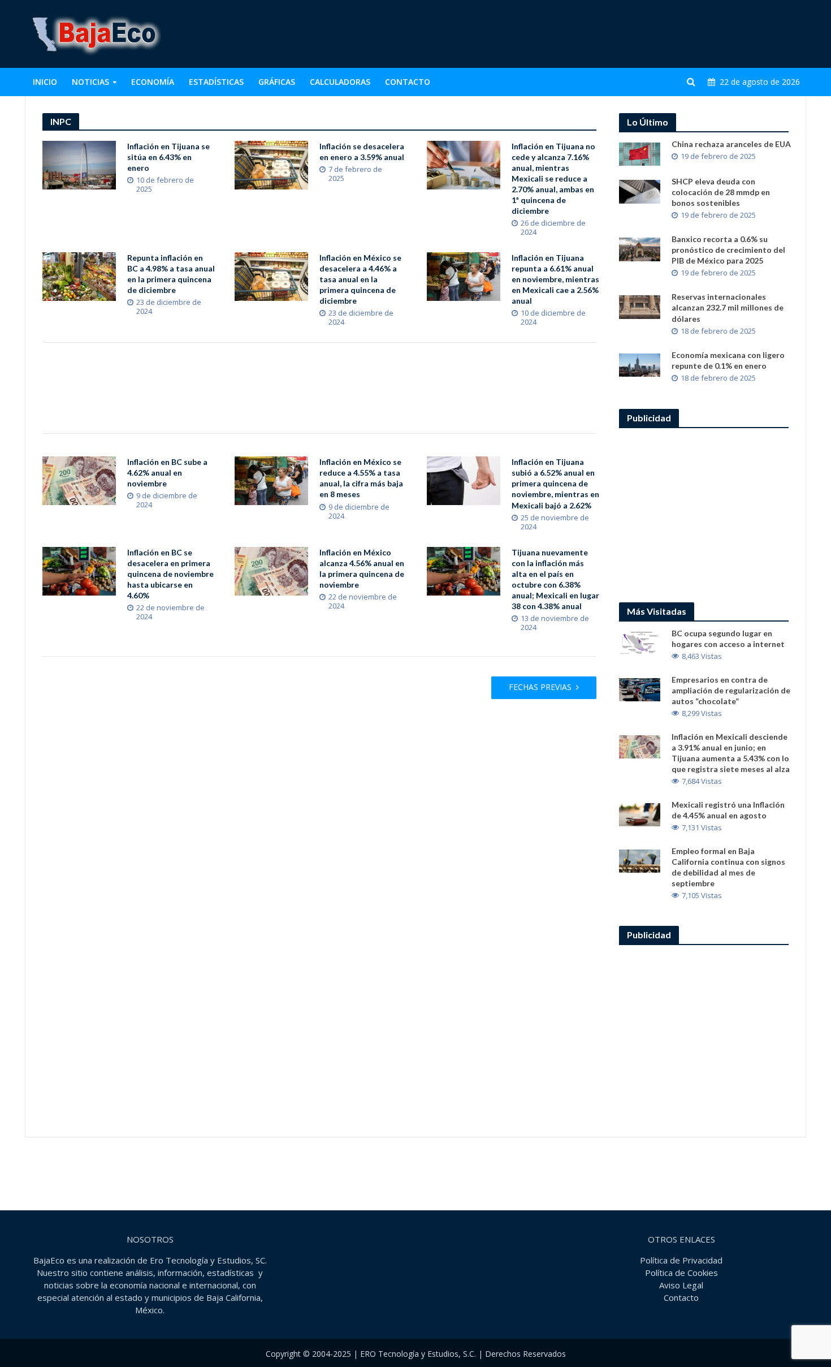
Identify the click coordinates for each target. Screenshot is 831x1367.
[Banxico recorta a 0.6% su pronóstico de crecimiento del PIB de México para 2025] (639, 248)
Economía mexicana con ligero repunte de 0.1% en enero (728, 360)
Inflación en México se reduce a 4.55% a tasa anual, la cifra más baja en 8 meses (361, 478)
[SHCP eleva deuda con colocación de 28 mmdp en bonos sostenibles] (639, 190)
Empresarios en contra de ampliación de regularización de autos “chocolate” (731, 690)
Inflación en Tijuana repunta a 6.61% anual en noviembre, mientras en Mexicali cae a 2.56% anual (555, 279)
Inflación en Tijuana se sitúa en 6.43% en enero (168, 157)
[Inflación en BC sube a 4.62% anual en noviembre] (79, 480)
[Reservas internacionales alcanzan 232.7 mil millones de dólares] (639, 306)
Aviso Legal (681, 1285)
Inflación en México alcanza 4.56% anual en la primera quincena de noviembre (361, 568)
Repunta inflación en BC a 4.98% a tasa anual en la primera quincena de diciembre (171, 274)
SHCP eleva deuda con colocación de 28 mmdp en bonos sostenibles (721, 192)
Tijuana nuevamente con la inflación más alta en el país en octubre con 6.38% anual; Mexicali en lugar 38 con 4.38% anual (555, 579)
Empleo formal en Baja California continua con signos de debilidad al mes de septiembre (728, 867)
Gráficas (276, 81)
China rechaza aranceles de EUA (731, 144)
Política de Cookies (681, 1272)
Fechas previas (540, 687)
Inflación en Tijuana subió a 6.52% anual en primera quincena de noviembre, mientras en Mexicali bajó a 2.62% (555, 483)
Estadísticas (216, 81)
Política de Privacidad (681, 1260)
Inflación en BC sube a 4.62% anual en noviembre (167, 472)
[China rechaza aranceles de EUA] (639, 153)
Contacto (407, 81)
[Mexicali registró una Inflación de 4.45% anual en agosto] (639, 814)
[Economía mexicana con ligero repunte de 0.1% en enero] (639, 363)
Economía (152, 81)
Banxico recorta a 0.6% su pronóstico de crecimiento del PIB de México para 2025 (728, 249)
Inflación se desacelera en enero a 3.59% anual (361, 151)
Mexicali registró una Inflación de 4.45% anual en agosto (728, 810)
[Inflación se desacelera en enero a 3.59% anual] (271, 164)
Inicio (45, 81)
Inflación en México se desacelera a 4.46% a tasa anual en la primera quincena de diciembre (360, 279)
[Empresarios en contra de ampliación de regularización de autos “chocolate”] (639, 688)
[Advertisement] (600, 33)
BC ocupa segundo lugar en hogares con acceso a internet (728, 638)
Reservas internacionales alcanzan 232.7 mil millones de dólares (728, 307)
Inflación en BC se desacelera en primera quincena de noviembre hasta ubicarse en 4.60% (170, 573)
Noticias (90, 81)
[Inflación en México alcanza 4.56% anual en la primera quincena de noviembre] (271, 570)
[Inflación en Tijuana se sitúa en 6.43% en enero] (79, 164)
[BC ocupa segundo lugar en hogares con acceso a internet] (639, 642)
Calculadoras (340, 81)
